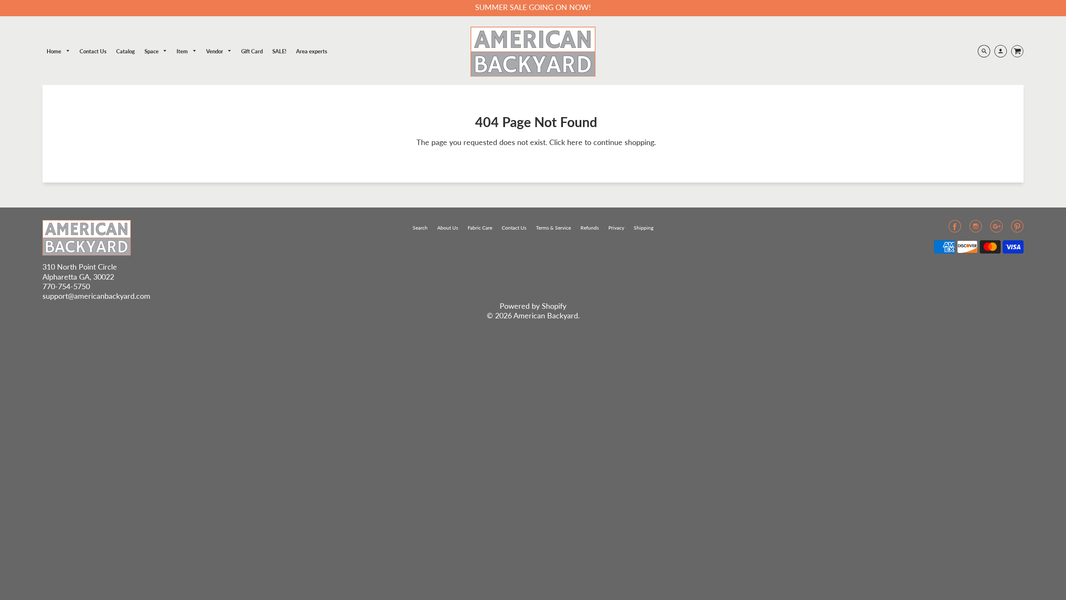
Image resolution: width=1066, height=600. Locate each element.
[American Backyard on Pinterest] (1017, 228)
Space (152, 51)
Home (54, 51)
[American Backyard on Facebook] (955, 228)
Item (183, 51)
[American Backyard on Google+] (996, 228)
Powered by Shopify (533, 305)
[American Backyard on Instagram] (975, 228)
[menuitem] (58, 51)
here (575, 142)
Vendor (215, 51)
